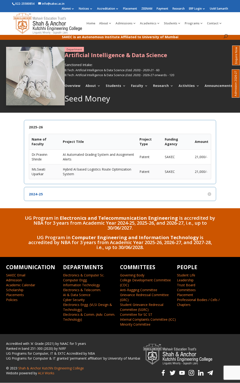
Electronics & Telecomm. (82, 290)
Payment (162, 9)
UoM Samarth (219, 9)
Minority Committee (135, 324)
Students (170, 23)
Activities (187, 85)
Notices (84, 9)
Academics (148, 23)
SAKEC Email (15, 275)
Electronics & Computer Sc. (83, 275)
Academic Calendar (20, 285)
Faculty (137, 85)
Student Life (186, 275)
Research (178, 9)
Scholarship (14, 290)
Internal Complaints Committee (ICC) (148, 319)
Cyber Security (74, 299)
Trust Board (186, 285)
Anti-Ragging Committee (138, 290)
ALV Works (46, 373)
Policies (12, 299)
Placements (15, 295)
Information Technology (81, 285)
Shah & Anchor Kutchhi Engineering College (51, 368)
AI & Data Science (76, 295)
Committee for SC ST (136, 314)
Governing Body (132, 275)
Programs (192, 23)
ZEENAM (146, 9)
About (103, 23)
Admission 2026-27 (236, 83)
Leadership (185, 280)
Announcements (218, 85)
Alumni (66, 9)
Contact (212, 23)
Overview (72, 85)
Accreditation (106, 9)
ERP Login (195, 9)
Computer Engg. (75, 280)
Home (90, 23)
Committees (186, 290)
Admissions (124, 23)
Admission (14, 280)
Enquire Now (236, 55)
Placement (130, 9)
